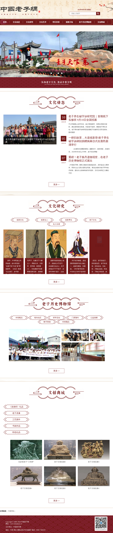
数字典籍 (47, 322)
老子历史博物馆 (85, 22)
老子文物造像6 (60, 462)
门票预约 (75, 318)
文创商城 (101, 22)
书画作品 (16, 426)
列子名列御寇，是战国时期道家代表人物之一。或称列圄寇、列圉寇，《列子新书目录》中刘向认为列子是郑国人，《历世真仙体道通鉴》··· (78, 269)
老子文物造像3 (60, 488)
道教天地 (69, 22)
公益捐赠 (94, 318)
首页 (5, 22)
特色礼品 (16, 432)
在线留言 (6, 28)
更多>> (56, 184)
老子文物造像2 (93, 488)
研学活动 (56, 318)
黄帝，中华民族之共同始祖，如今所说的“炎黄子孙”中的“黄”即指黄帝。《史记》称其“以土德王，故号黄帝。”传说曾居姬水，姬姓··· (13, 269)
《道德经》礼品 (16, 407)
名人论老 (56, 224)
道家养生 (68, 220)
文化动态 (16, 22)
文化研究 (29, 22)
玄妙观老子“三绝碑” (26, 462)
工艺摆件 (16, 419)
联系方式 (19, 28)
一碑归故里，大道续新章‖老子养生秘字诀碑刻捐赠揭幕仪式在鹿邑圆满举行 (89, 141)
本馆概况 (19, 318)
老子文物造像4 (26, 488)
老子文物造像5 (93, 462)
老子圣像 (16, 413)
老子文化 (92, 220)
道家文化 (20, 220)
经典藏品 (65, 322)
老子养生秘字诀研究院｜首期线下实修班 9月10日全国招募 (88, 118)
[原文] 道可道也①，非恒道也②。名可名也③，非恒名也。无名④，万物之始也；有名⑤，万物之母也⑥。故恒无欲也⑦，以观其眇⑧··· (99, 269)
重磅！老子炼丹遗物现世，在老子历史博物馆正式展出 (88, 159)
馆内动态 (37, 318)
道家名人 (44, 220)
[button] (51, 73)
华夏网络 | (11, 511)
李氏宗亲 (56, 22)
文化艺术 (42, 22)
